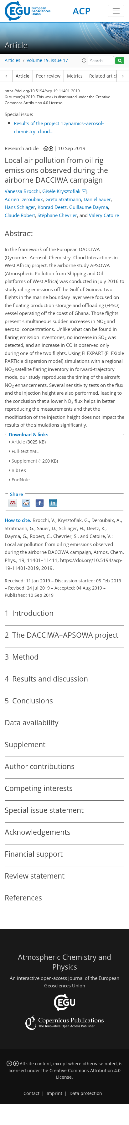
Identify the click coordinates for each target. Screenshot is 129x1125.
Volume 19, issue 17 (47, 60)
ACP (81, 10)
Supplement (24, 461)
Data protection (86, 1093)
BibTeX (19, 470)
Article (22, 76)
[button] (84, 60)
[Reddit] (26, 503)
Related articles (105, 76)
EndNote (21, 480)
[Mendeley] (12, 503)
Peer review (48, 76)
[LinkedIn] (53, 503)
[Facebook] (39, 503)
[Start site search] (119, 60)
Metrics (75, 76)
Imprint (54, 1093)
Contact (31, 1093)
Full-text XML (25, 451)
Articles (12, 60)
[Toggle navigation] (116, 11)
